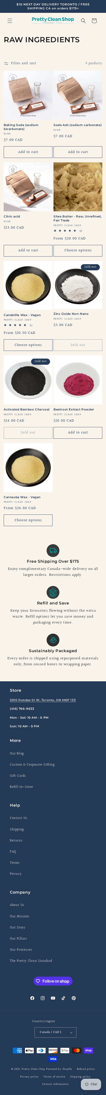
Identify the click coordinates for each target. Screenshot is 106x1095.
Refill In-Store (21, 787)
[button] (9, 20)
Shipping (17, 829)
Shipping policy (80, 1077)
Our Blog (17, 753)
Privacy (15, 874)
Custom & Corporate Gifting (32, 765)
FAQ (13, 852)
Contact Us (18, 818)
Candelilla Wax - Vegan (22, 315)
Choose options (78, 250)
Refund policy (86, 1069)
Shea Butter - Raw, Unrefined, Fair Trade (77, 218)
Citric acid (12, 216)
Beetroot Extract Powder (73, 409)
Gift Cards (18, 776)
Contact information (55, 1084)
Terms (15, 863)
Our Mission (19, 916)
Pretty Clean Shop (33, 1069)
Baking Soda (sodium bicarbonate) (21, 127)
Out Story (17, 927)
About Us (17, 905)
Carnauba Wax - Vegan (22, 497)
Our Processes (21, 950)
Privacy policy (29, 1077)
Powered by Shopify (59, 1069)
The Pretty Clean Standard (31, 961)
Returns (16, 840)
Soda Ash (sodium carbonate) (77, 125)
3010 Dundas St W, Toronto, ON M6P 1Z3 (43, 700)
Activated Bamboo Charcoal (27, 409)
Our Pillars (18, 939)
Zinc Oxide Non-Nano (70, 314)
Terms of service (54, 1077)
